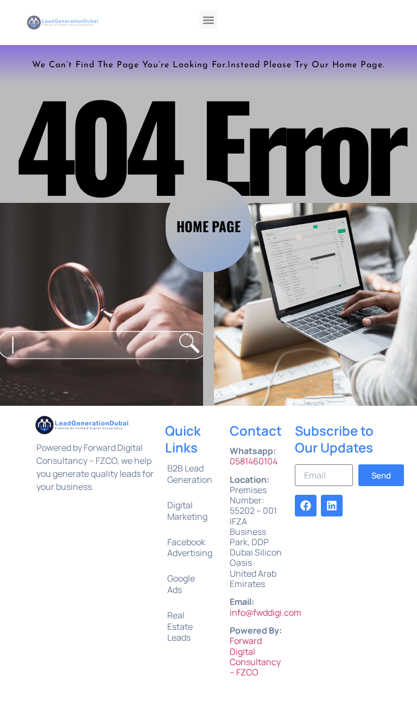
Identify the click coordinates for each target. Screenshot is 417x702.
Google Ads (181, 584)
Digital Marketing (187, 510)
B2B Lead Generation (189, 474)
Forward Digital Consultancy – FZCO (255, 656)
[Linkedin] (332, 505)
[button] (208, 20)
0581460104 (253, 461)
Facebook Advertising (189, 547)
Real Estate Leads (180, 626)
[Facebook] (306, 505)
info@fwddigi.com (265, 612)
